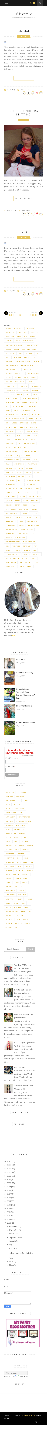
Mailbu (8, 464)
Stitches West (10, 525)
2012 (9, 1212)
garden (14, 423)
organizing (31, 484)
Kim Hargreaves (29, 443)
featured (16, 411)
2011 (8, 1216)
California (17, 357)
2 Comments (25, 210)
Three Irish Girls (29, 542)
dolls (19, 394)
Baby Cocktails (29, 337)
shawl (25, 513)
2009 (9, 1223)
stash (21, 521)
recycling (34, 501)
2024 (9, 1168)
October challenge (34, 480)
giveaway (33, 427)
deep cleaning (35, 386)
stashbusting (32, 521)
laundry (9, 456)
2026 (9, 1161)
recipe (17, 501)
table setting (23, 534)
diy (7, 394)
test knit (9, 538)
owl (37, 488)
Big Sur (8, 349)
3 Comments (25, 90)
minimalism (30, 468)
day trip (30, 382)
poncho (22, 497)
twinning (26, 550)
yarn (37, 562)
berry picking (28, 341)
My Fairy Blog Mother (28, 1415)
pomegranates (11, 497)
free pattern (36, 415)
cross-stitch (19, 382)
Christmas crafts (12, 365)
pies (35, 493)
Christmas (36, 361)
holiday (27, 435)
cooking (17, 378)
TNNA (7, 546)
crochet (9, 382)
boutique (29, 353)
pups (39, 497)
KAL (19, 443)
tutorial (17, 550)
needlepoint (10, 480)
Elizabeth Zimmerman (29, 398)
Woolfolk (29, 562)
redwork (9, 505)
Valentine (36, 554)
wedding (33, 558)
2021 (9, 1179)
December (13, 1226)
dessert (26, 390)
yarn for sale (10, 566)
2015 (9, 1201)
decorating (23, 386)
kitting (8, 447)
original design (11, 488)
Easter (27, 394)
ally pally (30, 328)
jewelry (33, 439)
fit (34, 411)
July (10, 1244)
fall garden (31, 406)
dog (12, 394)
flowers (25, 415)
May (11, 1265)
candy (26, 357)
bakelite (8, 341)
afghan (8, 328)
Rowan (33, 505)
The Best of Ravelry (13, 542)
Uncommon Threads (13, 554)
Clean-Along (27, 369)
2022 (9, 1176)
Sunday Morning (27, 529)
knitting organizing (13, 452)
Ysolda (21, 566)
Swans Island (10, 534)
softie (29, 517)
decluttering (10, 386)
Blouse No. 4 (21, 659)
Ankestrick (34, 333)
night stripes (19, 1067)
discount (35, 390)
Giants (33, 423)
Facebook (33, 402)
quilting (9, 501)
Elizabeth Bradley (12, 398)
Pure (23, 231)
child (34, 357)
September (14, 1237)
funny (38, 419)
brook (38, 353)
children (9, 361)
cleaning (9, 374)
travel (8, 550)
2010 (9, 1219)
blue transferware (29, 349)
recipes (25, 501)
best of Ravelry (33, 345)
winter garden (11, 562)
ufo (34, 550)
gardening (24, 423)
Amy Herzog (22, 333)
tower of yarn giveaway (24, 1042)
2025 (9, 1165)
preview (31, 497)
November (13, 1230)
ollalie (20, 484)
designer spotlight (13, 390)
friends (30, 419)
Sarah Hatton (24, 509)
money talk (10, 472)
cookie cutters (33, 374)
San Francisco (11, 509)
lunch (35, 460)
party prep (9, 493)
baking (17, 341)
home (35, 435)
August (12, 1241)
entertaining (22, 402)
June (11, 1261)
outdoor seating (26, 488)
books (20, 353)
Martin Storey (11, 468)
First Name (10, 766)
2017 (9, 1194)
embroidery (10, 402)
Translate (24, 1376)
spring (36, 517)
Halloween (9, 435)
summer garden (33, 525)
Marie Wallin (32, 464)
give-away (23, 427)
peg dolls (26, 493)
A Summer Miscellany (24, 672)
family (23, 120)
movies (28, 472)
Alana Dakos (18, 328)
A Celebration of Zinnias (25, 722)
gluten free (10, 431)
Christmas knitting (13, 369)
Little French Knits (12, 460)
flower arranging (12, 415)
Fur (7, 423)
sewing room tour (12, 513)
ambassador (10, 333)
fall (7, 406)
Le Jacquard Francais (22, 456)
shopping (33, 513)
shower (8, 517)
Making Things (19, 464)
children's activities (22, 361)
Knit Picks (17, 447)
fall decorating (18, 406)
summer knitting (12, 529)
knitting (23, 36)
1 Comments (25, 291)
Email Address (11, 758)
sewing (34, 509)
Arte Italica (10, 337)
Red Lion (23, 30)
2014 (9, 1205)
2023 (9, 1172)
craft (26, 378)
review (17, 505)
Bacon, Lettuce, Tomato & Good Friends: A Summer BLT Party (25, 693)
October (12, 1234)
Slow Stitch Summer (24, 706)
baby (19, 337)
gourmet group (32, 431)
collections (19, 374)
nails (29, 476)
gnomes (20, 431)
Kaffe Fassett (10, 443)
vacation (26, 554)
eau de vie (36, 394)
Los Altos (26, 460)
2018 (9, 1190)
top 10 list (27, 546)
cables (8, 357)
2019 (9, 1187)
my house (37, 472)
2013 (9, 1208)
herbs (19, 435)
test (32, 534)
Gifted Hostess (11, 427)
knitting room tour (31, 452)
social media (18, 517)
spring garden (11, 521)
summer (21, 525)
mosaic (19, 472)
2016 (9, 1197)
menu (21, 468)
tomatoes (16, 546)
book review (10, 353)
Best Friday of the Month (15, 345)
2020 (9, 1183)
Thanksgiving (20, 538)
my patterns (10, 476)
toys (35, 546)
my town (21, 476)
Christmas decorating (29, 365)
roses (25, 505)
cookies (8, 378)
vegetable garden (12, 558)
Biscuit (16, 349)
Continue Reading (23, 78)
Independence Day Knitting (21, 1253)
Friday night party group (15, 419)
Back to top (36, 1422)
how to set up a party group (16, 439)
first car (26, 411)
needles (20, 480)
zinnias (29, 566)
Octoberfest (10, 484)
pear (18, 493)
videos (24, 558)
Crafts (33, 378)
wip (21, 562)
